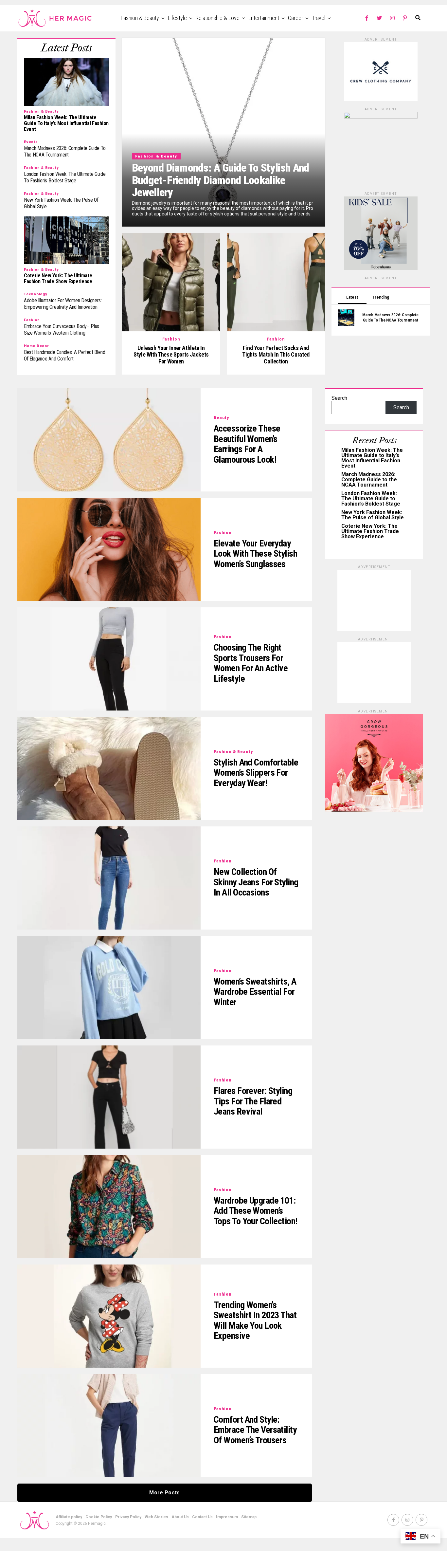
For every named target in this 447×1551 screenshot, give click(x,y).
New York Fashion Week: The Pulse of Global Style (372, 515)
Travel (318, 17)
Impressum (227, 1517)
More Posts (164, 1492)
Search (339, 398)
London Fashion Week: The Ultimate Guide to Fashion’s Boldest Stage (370, 498)
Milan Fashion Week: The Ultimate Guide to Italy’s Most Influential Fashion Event (372, 458)
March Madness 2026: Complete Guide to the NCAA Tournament (369, 479)
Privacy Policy (128, 1517)
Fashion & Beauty (140, 17)
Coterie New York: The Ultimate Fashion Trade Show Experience (370, 531)
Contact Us (202, 1517)
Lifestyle (177, 17)
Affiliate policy (69, 1517)
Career (295, 17)
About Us (180, 1517)
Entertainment (263, 17)
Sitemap (249, 1517)
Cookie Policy (98, 1517)
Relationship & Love (218, 17)
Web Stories (156, 1517)
